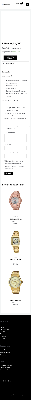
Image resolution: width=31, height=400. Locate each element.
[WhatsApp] (3, 381)
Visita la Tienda (5, 352)
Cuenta (2, 334)
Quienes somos (4, 329)
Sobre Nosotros (5, 350)
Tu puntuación (9, 127)
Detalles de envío (5, 367)
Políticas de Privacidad (6, 365)
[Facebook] (8, 381)
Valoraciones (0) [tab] (7, 76)
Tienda (2, 327)
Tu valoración (10, 133)
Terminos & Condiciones (7, 370)
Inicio (1, 325)
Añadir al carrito (10, 57)
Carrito (4, 339)
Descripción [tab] (6, 72)
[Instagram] (6, 381)
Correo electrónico (11, 153)
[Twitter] (11, 381)
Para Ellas (11, 63)
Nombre (7, 145)
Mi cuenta (4, 336)
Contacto (2, 331)
